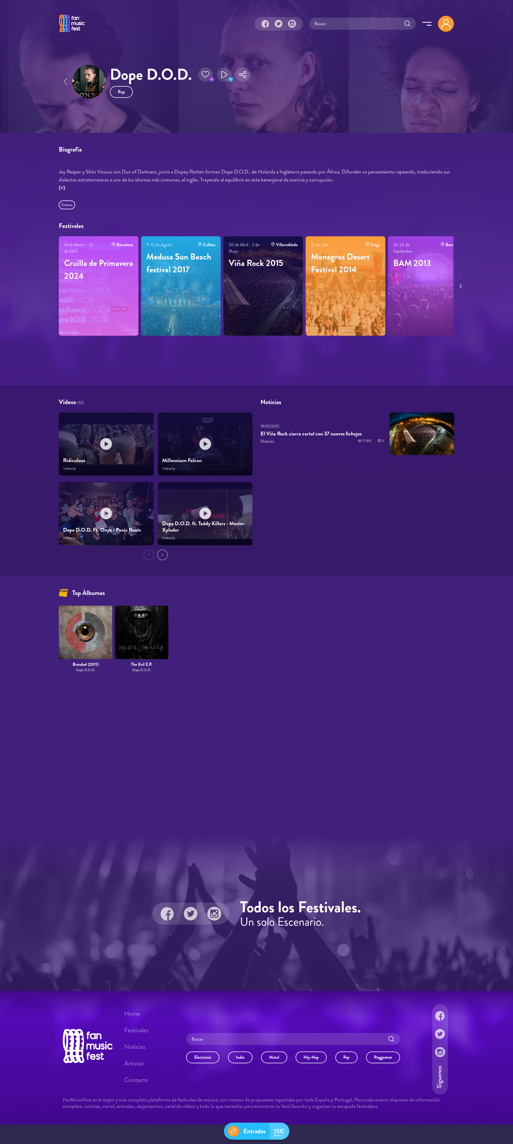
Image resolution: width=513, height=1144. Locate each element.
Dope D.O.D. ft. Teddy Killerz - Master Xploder (203, 527)
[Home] (72, 33)
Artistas (134, 1063)
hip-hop (311, 1057)
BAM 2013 (412, 263)
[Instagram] (292, 24)
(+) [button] (62, 188)
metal (274, 1057)
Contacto (136, 1079)
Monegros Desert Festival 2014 (340, 263)
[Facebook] (265, 24)
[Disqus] (256, 754)
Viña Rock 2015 (256, 263)
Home (132, 1013)
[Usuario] (446, 24)
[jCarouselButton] (459, 285)
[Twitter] (279, 24)
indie (240, 1057)
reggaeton (383, 1057)
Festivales (136, 1030)
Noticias (134, 1046)
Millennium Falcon (182, 460)
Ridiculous (74, 460)
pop (346, 1057)
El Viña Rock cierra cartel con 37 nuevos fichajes (311, 434)
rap (121, 92)
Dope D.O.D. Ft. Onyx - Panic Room (102, 530)
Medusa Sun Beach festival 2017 (178, 263)
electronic (202, 1057)
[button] (205, 74)
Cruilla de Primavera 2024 (98, 269)
